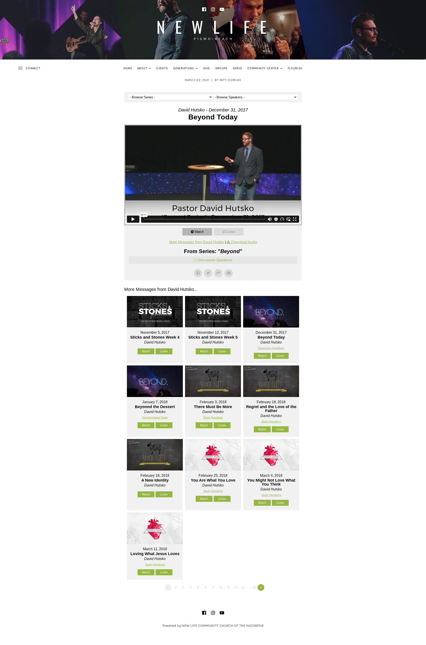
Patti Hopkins (230, 80)
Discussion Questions (215, 260)
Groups (221, 68)
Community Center (266, 69)
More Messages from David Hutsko (196, 242)
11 (243, 587)
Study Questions (213, 417)
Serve (238, 68)
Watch (199, 232)
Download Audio (244, 242)
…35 (252, 587)
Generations (186, 69)
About (145, 69)
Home (128, 68)
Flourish (295, 68)
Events (162, 68)
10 (236, 587)
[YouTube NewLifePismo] (222, 9)
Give (206, 68)
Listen (231, 232)
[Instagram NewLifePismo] (213, 9)
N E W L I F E (213, 26)
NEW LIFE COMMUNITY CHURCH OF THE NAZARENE (223, 625)
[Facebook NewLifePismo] (204, 9)
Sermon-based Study (155, 417)
